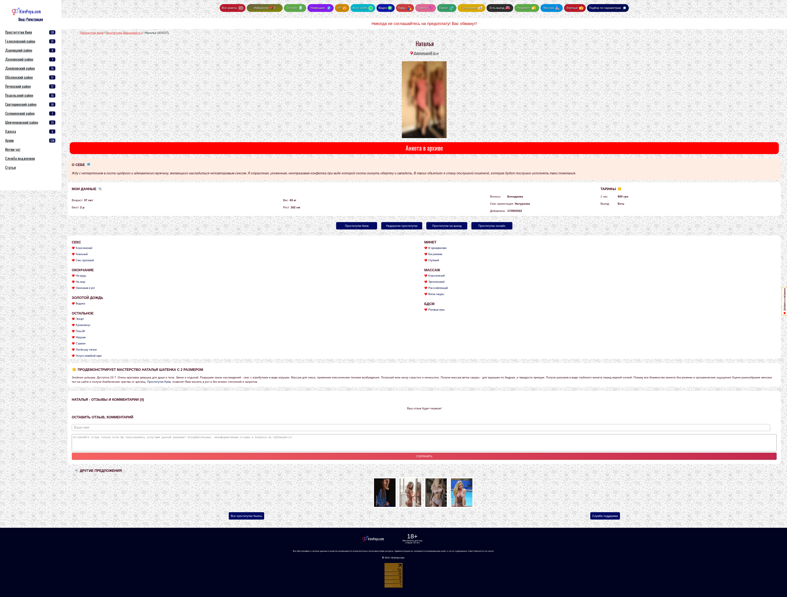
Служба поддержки (605, 516)
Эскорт (80, 318)
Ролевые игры (436, 309)
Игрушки (81, 337)
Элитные (572, 7)
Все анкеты (232, 7)
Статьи (10, 167)
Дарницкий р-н (426, 53)
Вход (21, 19)
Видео (383, 7)
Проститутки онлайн (491, 225)
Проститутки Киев (18, 32)
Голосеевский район (20, 41)
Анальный (82, 254)
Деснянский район (19, 59)
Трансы (422, 7)
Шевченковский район (21, 122)
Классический (84, 248)
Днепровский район (20, 68)
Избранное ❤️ (264, 7)
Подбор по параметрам (605, 7)
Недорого (523, 7)
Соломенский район (20, 113)
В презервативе (437, 248)
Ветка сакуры (436, 294)
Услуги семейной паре (88, 355)
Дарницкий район (18, 50)
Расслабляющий (438, 287)
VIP (339, 7)
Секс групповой (85, 260)
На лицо (80, 281)
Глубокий (433, 260)
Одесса (10, 131)
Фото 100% (360, 8)
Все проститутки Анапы (246, 516)
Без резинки (435, 254)
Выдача (80, 303)
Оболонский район (19, 77)
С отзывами (469, 7)
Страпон (80, 343)
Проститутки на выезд (447, 225)
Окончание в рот (85, 287)
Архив (9, 140)
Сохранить (424, 456)
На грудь (81, 275)
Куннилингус (83, 325)
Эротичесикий (436, 281)
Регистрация (34, 19)
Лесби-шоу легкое (86, 349)
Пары (402, 7)
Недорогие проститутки (401, 225)
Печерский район (18, 86)
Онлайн (292, 7)
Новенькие (317, 7)
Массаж (549, 7)
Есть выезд (497, 7)
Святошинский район (20, 104)
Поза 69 (80, 331)
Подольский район (19, 95)
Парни (444, 7)
